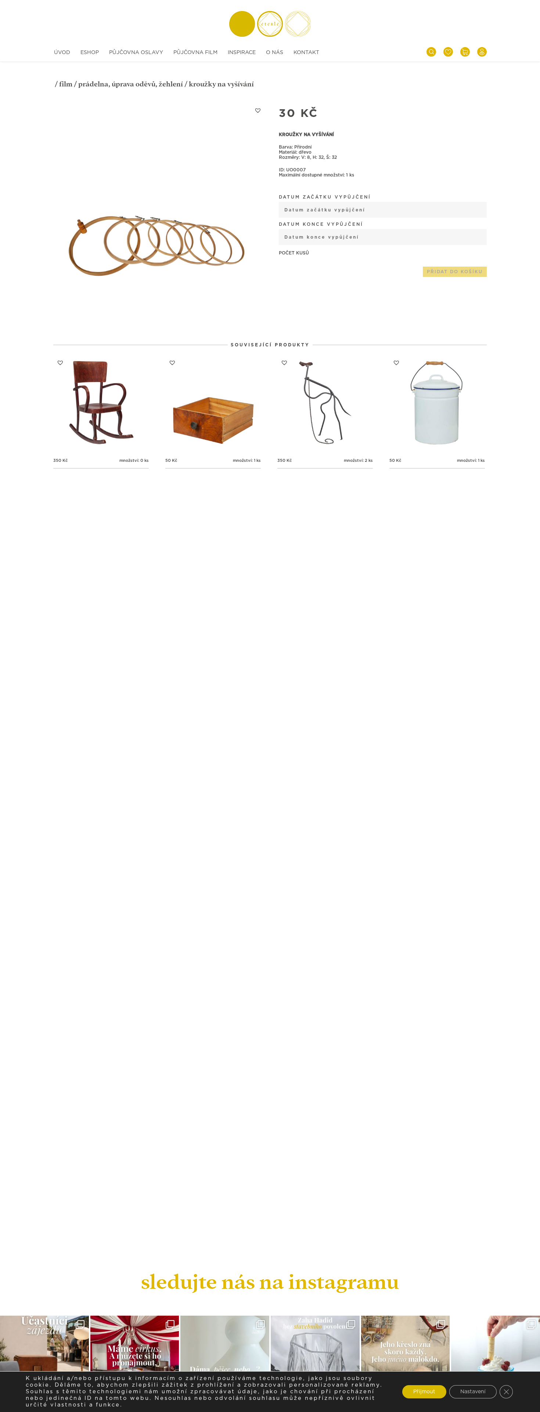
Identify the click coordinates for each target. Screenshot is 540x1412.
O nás (274, 52)
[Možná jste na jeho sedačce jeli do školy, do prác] (405, 1360)
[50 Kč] (213, 403)
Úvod (62, 52)
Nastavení (473, 1391)
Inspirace (242, 52)
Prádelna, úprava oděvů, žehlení (130, 84)
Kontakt (306, 52)
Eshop (89, 52)
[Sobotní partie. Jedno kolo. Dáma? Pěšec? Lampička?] (224, 1360)
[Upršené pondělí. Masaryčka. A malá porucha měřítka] (315, 1360)
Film (65, 84)
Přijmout (424, 1391)
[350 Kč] (101, 403)
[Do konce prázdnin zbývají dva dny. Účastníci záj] (44, 1360)
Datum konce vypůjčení (321, 224)
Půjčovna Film (195, 52)
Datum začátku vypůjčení (325, 197)
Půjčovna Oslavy (136, 52)
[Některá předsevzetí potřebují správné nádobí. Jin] (495, 1360)
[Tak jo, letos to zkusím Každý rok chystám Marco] (134, 1360)
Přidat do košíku (455, 272)
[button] (258, 110)
